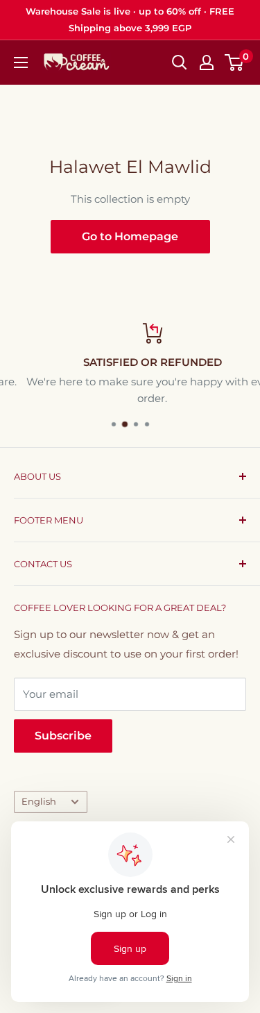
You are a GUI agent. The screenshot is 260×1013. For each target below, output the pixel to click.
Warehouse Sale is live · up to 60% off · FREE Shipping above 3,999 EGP (130, 19)
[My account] (207, 62)
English (38, 801)
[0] (234, 62)
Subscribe (63, 735)
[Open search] (179, 62)
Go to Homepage (130, 236)
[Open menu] (21, 62)
